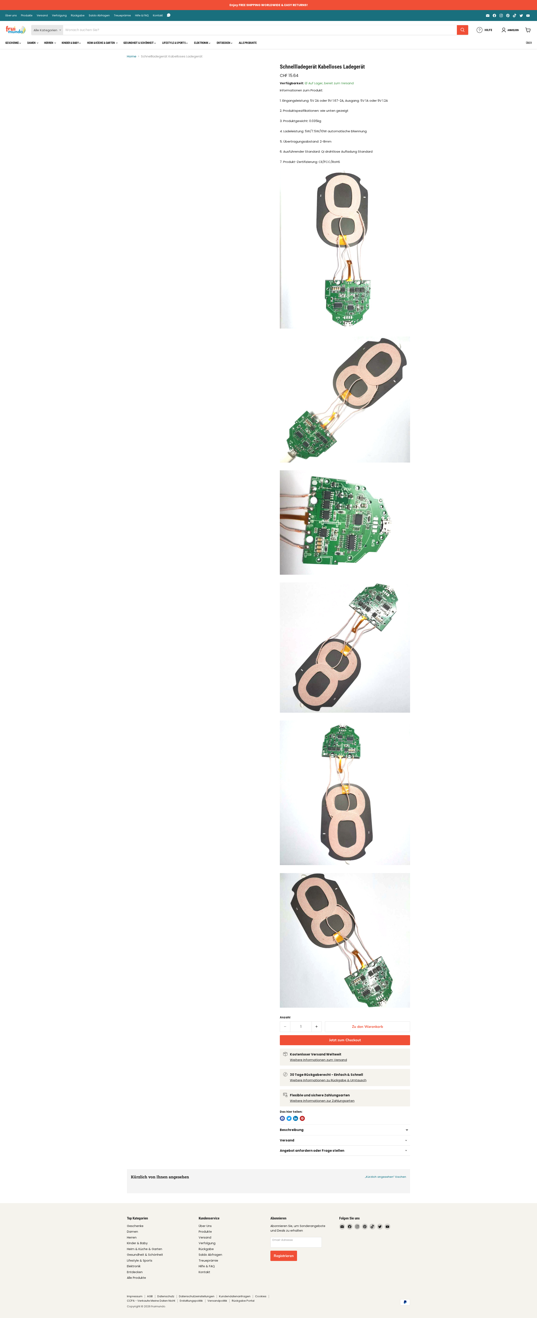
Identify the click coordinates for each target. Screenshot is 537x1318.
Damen (31, 42)
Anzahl (285, 1017)
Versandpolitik (217, 1301)
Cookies (260, 1296)
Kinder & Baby (70, 42)
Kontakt (158, 15)
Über (529, 42)
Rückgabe (78, 15)
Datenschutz (165, 1296)
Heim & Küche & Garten (101, 42)
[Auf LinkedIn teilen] (295, 1118)
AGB (150, 1296)
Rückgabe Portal (243, 1301)
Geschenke (12, 42)
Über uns (11, 15)
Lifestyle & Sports (174, 42)
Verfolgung (59, 15)
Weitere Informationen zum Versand (318, 1060)
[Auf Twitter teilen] (289, 1118)
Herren (49, 42)
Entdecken (224, 42)
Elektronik (201, 42)
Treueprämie (122, 15)
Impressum (134, 1296)
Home (131, 56)
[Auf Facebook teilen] (282, 1118)
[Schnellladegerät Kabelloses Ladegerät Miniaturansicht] (135, 75)
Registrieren (284, 1255)
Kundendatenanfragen (234, 1296)
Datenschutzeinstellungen (196, 1296)
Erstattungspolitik (191, 1301)
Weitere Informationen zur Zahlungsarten (322, 1100)
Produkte (27, 15)
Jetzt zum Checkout (345, 1040)
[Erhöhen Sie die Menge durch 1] (317, 1026)
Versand (42, 15)
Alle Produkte (248, 42)
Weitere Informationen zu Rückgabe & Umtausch (328, 1080)
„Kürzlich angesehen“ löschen (385, 1176)
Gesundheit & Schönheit (138, 42)
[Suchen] (462, 30)
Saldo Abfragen (99, 15)
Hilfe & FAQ (142, 15)
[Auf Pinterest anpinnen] (302, 1118)
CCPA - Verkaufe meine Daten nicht (151, 1301)
